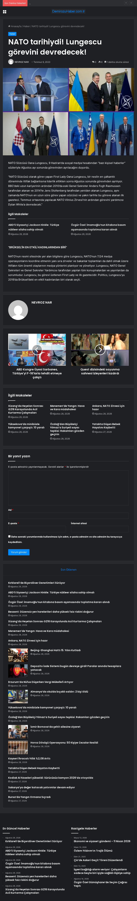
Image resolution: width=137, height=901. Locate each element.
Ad (10, 509)
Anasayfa (15, 26)
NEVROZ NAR (22, 62)
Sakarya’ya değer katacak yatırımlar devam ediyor (41, 787)
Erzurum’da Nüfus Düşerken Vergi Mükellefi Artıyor (40, 682)
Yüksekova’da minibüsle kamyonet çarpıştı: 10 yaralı (26, 425)
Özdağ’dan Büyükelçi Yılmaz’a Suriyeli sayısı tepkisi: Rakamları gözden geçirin (67, 429)
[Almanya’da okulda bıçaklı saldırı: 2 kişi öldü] (18, 696)
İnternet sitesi (79, 523)
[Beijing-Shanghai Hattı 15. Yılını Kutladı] (18, 655)
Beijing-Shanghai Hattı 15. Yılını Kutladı (56, 650)
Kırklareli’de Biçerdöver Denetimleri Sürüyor (36, 583)
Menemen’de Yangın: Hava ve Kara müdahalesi (67, 407)
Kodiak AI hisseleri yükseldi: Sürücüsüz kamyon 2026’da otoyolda (50, 778)
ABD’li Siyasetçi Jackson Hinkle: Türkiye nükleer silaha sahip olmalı (51, 592)
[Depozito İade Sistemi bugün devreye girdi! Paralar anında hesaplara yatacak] (18, 671)
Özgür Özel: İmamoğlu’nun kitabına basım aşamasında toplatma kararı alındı (70, 3)
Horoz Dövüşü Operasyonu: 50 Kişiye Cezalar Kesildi (64, 742)
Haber (26, 26)
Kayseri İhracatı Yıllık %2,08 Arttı (29, 758)
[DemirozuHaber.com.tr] (68, 11)
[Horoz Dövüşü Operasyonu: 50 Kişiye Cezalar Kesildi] (18, 747)
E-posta (13, 523)
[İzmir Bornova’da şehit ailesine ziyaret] (18, 731)
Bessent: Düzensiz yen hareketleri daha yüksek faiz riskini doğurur (51, 612)
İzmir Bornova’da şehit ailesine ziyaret (55, 727)
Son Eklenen (69, 569)
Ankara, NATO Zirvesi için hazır (108, 407)
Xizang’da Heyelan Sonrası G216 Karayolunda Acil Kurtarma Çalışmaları (25, 409)
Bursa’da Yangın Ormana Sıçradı (29, 797)
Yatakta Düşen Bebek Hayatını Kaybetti (106, 425)
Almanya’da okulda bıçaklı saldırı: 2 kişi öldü (59, 691)
